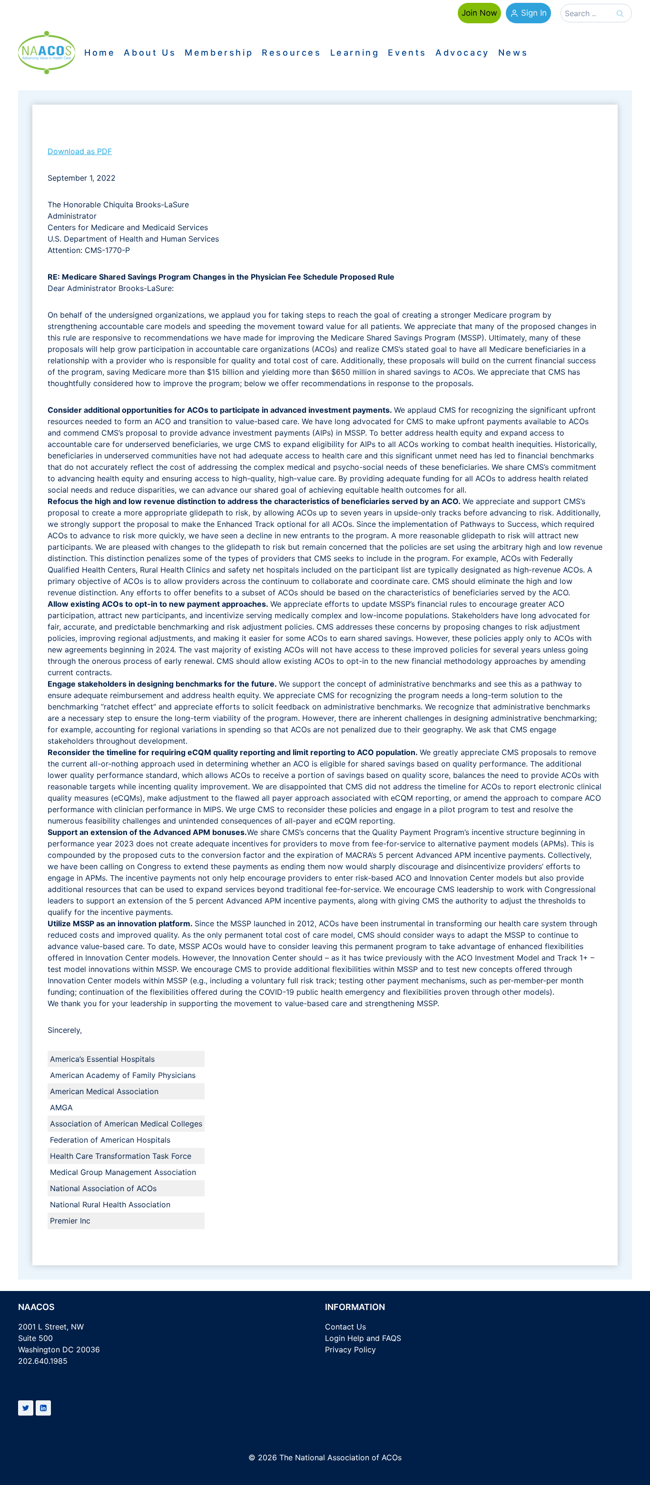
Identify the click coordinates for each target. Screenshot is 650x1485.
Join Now (479, 13)
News (513, 53)
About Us (150, 53)
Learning (355, 53)
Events (407, 53)
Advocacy (462, 53)
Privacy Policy (350, 1349)
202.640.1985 (43, 1361)
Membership (219, 53)
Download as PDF (80, 151)
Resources (291, 53)
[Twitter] (25, 1408)
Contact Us (345, 1326)
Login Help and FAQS (363, 1338)
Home (99, 53)
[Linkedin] (43, 1408)
